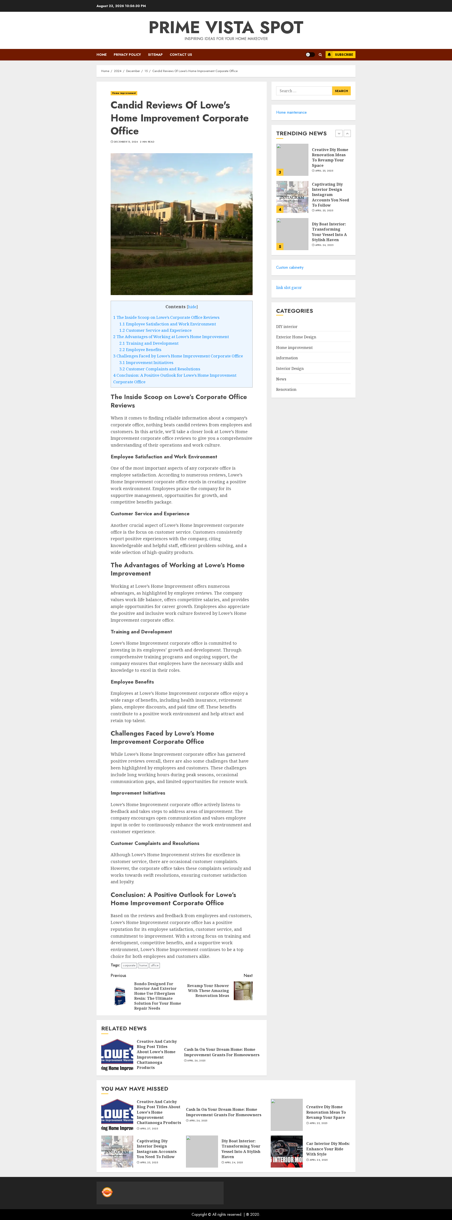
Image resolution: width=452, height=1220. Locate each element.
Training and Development (148, 343)
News (281, 379)
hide (192, 306)
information (287, 357)
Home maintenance (291, 112)
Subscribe (344, 54)
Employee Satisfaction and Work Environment (167, 324)
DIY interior (287, 326)
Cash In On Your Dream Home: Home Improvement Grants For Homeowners (221, 1052)
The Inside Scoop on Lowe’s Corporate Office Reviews (166, 317)
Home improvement (124, 93)
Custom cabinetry (289, 267)
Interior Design (290, 368)
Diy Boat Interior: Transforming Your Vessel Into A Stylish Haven (329, 231)
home (143, 965)
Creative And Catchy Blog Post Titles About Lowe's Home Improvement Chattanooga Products (157, 1054)
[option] (313, 162)
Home (102, 54)
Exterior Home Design (296, 337)
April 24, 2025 (324, 245)
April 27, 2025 (149, 1128)
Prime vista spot (226, 27)
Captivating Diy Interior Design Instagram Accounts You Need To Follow (330, 195)
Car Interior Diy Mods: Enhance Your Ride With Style (328, 1149)
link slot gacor (289, 287)
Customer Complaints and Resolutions (159, 369)
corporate (129, 965)
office (154, 965)
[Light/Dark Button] (310, 54)
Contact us (181, 54)
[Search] (320, 54)
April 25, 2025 (324, 170)
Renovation (286, 389)
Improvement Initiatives (146, 362)
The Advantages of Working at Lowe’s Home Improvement (171, 336)
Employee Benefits (140, 349)
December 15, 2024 (126, 142)
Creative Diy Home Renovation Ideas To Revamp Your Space (330, 157)
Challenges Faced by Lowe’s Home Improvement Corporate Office (178, 356)
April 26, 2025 (196, 1060)
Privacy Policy (127, 54)
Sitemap (155, 54)
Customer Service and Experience (155, 330)
